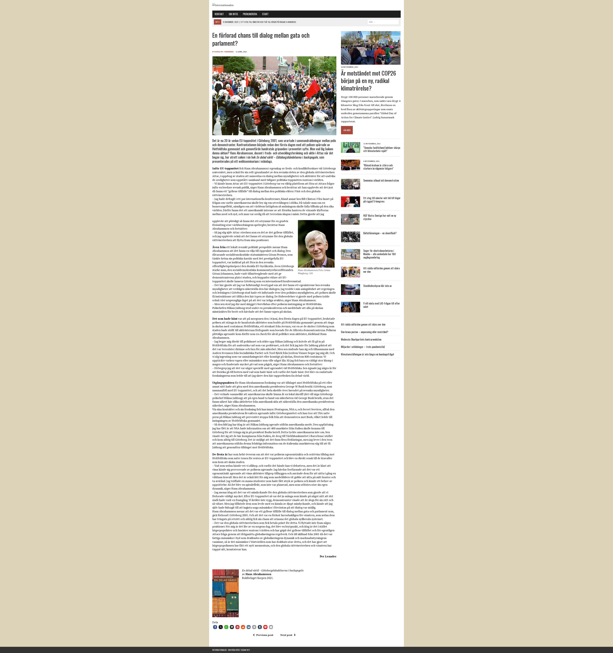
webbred (229, 51)
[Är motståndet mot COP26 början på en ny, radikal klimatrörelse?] (371, 62)
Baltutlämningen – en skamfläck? (380, 233)
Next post (286, 635)
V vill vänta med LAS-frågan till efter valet (381, 305)
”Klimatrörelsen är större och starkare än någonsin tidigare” (378, 167)
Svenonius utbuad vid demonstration (381, 180)
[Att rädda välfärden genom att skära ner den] (350, 275)
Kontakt (219, 14)
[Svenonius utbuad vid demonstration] (350, 187)
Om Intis (233, 14)
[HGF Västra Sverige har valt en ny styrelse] (350, 222)
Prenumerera (250, 14)
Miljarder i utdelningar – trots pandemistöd (363, 347)
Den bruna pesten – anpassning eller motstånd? (364, 332)
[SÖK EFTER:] (383, 21)
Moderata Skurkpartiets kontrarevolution (361, 339)
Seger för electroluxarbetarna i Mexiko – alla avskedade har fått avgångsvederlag (379, 254)
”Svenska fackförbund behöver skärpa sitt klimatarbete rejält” (381, 149)
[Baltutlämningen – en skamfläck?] (350, 240)
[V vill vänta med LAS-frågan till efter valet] (350, 310)
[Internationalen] (306, 5)
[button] (215, 627)
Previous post (264, 635)
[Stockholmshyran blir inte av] (350, 293)
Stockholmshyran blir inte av (377, 286)
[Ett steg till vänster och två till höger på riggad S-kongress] (350, 205)
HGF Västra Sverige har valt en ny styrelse (379, 217)
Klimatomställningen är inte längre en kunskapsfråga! (367, 354)
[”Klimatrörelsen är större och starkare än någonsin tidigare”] (350, 168)
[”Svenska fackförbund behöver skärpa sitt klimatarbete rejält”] (350, 150)
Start (265, 14)
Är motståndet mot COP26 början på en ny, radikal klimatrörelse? (368, 80)
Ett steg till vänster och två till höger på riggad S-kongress (382, 199)
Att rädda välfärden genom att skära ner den (381, 269)
